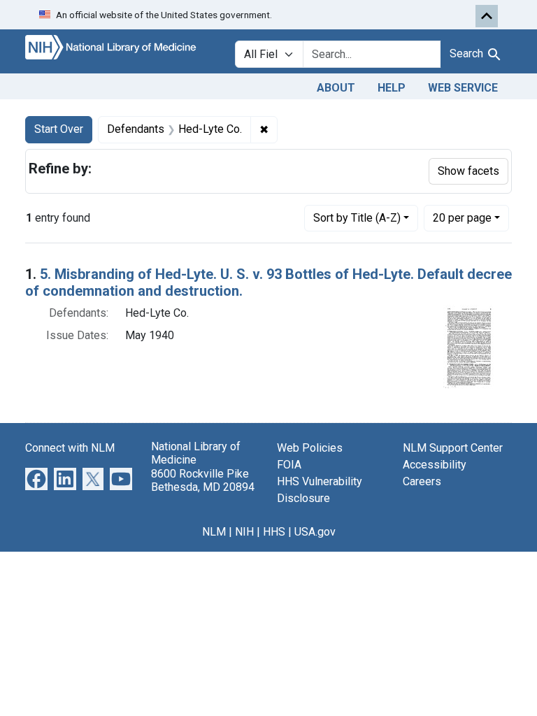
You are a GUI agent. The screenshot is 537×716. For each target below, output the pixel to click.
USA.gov (315, 531)
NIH (244, 531)
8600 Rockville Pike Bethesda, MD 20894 (203, 480)
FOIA (289, 464)
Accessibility (434, 464)
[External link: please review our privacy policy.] (36, 478)
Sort (357, 217)
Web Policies (310, 447)
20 (462, 217)
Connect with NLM (70, 447)
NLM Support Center (453, 447)
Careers (422, 481)
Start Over (58, 129)
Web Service (463, 87)
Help (392, 87)
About (336, 87)
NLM (214, 531)
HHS (274, 531)
